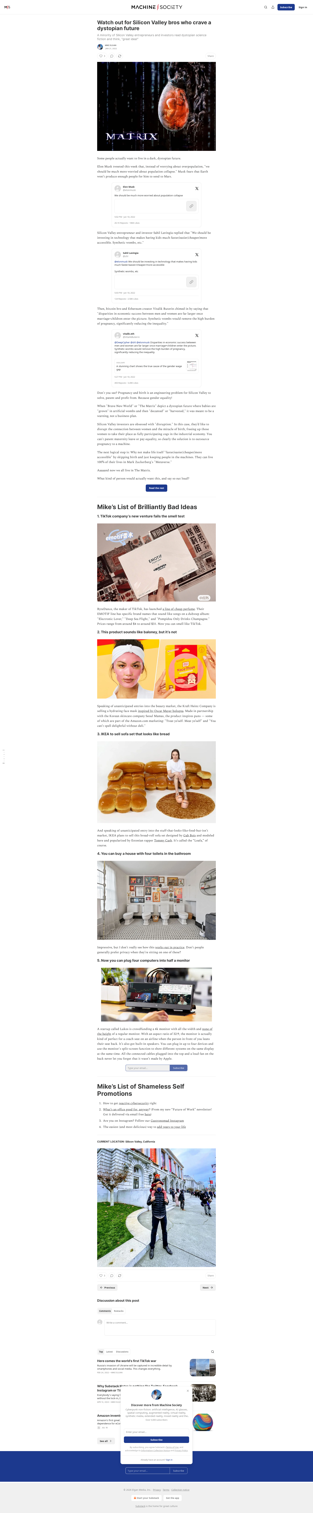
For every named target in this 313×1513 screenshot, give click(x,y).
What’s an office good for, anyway (126, 1109)
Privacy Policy (181, 1450)
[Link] (92, 506)
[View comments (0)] (112, 56)
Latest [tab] (109, 1351)
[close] (187, 1390)
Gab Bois (189, 835)
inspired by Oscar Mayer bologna (160, 711)
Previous (109, 1287)
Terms (166, 1489)
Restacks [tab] (118, 1311)
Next (206, 1287)
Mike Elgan (110, 45)
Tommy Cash (163, 840)
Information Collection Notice (155, 1450)
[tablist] (111, 1311)
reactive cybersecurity (134, 1103)
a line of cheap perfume (179, 609)
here (148, 1114)
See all (104, 1441)
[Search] (265, 7)
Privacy (157, 1489)
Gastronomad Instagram (167, 1120)
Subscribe (286, 7)
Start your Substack (148, 1497)
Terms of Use (172, 1447)
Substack (140, 1506)
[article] (156, 1369)
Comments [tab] (105, 1311)
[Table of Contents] (3, 756)
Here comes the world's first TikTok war (126, 1361)
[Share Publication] (273, 7)
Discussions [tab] (122, 1351)
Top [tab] (101, 1351)
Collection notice (180, 1489)
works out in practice (169, 947)
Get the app (172, 1497)
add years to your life (171, 1127)
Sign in (303, 7)
